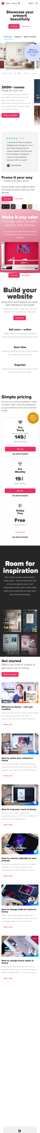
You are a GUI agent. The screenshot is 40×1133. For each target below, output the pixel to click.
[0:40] (20, 805)
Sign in (31, 3)
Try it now (14, 26)
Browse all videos (10, 674)
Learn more (19, 318)
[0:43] (20, 702)
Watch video (8, 725)
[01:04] (20, 754)
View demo (26, 26)
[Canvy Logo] (2, 3)
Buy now (20, 491)
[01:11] (20, 905)
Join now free (20, 532)
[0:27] (20, 854)
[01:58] (20, 956)
